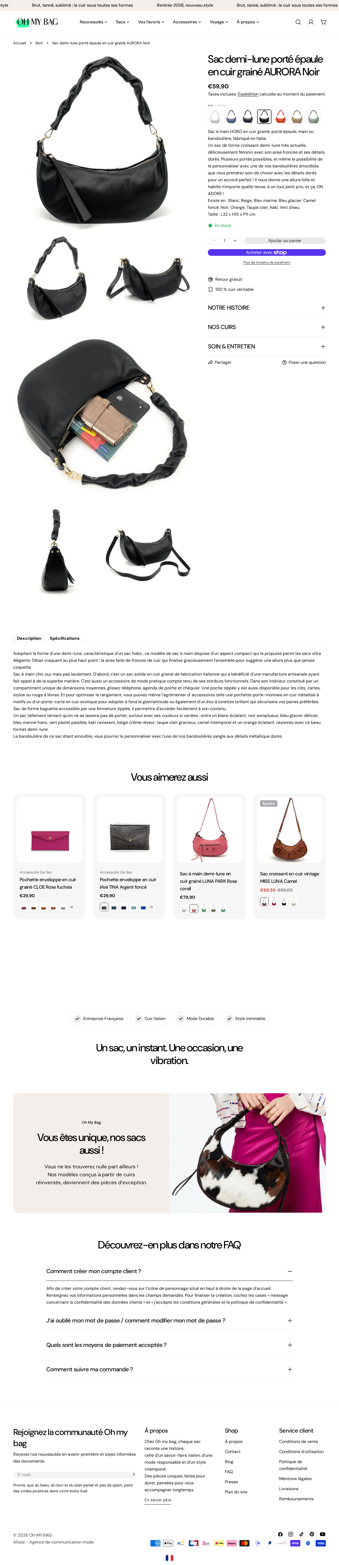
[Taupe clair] (297, 117)
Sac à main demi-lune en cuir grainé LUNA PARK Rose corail (208, 881)
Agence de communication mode (61, 1542)
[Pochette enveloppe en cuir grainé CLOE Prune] (24, 907)
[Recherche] (298, 22)
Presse (231, 1482)
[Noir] (264, 117)
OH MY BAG (40, 1535)
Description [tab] (29, 638)
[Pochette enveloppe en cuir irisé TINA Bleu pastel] (133, 907)
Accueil (19, 43)
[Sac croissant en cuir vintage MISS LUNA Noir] (284, 901)
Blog (229, 1461)
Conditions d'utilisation (301, 1451)
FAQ (229, 1472)
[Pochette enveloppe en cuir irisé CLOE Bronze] (43, 907)
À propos (234, 1441)
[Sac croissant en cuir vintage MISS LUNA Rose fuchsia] (274, 901)
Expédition (248, 94)
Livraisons (288, 1488)
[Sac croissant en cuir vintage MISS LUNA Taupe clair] (293, 901)
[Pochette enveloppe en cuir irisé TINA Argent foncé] (130, 830)
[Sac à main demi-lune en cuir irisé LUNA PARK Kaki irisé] (213, 908)
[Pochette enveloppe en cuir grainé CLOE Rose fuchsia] (49, 830)
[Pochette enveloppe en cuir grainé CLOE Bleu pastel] (63, 907)
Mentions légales (295, 1478)
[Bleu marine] (248, 117)
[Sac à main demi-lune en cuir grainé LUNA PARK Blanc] (184, 908)
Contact (232, 1451)
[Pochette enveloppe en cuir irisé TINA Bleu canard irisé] (114, 907)
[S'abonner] (133, 1474)
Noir (39, 43)
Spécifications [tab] (65, 638)
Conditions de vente (298, 1441)
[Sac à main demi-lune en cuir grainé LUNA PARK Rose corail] (210, 830)
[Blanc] (215, 117)
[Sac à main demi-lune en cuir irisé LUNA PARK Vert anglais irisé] (223, 908)
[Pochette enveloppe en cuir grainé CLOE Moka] (33, 907)
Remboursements (296, 1499)
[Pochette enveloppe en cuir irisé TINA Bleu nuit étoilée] (123, 907)
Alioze (19, 1542)
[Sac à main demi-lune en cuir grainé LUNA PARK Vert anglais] (203, 908)
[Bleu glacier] (231, 117)
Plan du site (236, 1492)
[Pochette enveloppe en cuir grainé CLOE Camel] (53, 907)
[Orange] (281, 117)
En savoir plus (158, 1500)
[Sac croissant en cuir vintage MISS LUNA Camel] (290, 830)
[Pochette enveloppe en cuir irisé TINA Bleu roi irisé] (143, 907)
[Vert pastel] (313, 117)
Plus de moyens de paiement (266, 262)
